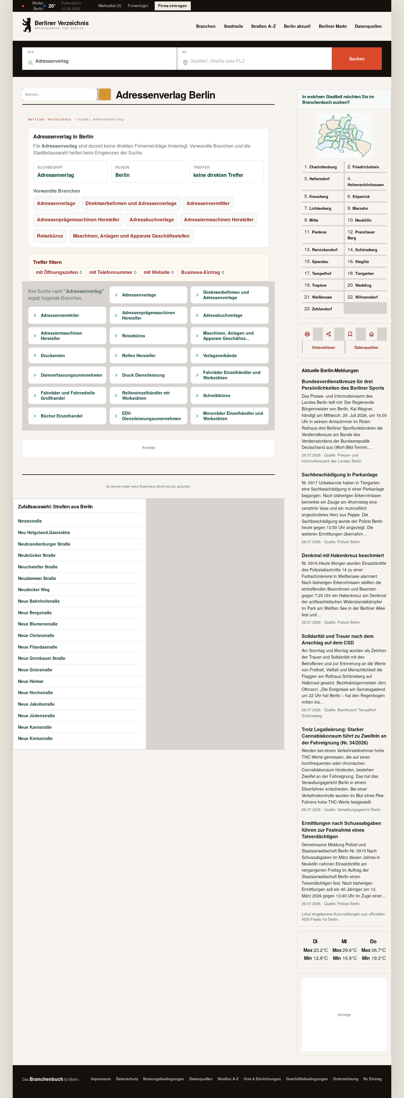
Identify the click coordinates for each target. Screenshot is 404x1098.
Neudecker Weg (34, 589)
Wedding (363, 285)
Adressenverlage (56, 203)
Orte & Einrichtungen (262, 1078)
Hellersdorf (319, 178)
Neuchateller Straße (38, 567)
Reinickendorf (324, 249)
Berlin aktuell (297, 26)
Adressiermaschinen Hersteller (218, 219)
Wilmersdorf (366, 297)
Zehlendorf (322, 309)
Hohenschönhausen (366, 184)
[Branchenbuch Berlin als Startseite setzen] (371, 334)
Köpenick (361, 196)
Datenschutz (127, 1078)
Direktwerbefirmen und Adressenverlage (131, 203)
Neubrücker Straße (37, 555)
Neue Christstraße (36, 635)
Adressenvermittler (208, 203)
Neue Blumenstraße (38, 624)
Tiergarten (364, 273)
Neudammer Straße (37, 578)
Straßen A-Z (228, 1078)
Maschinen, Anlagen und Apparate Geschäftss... (228, 335)
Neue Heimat (30, 681)
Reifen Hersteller (139, 355)
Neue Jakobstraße (36, 704)
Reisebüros (50, 235)
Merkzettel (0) (110, 5)
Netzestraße (30, 521)
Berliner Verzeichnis (50, 119)
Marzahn (360, 208)
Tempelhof (321, 273)
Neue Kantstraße (35, 727)
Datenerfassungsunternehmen (71, 375)
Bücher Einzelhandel (62, 416)
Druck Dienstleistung (143, 375)
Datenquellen (368, 26)
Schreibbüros (216, 395)
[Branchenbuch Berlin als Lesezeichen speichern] (350, 334)
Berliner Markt (333, 26)
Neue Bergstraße (35, 612)
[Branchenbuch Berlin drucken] (307, 334)
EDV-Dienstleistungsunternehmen (151, 416)
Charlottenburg (323, 167)
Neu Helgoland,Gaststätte (44, 532)
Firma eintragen (172, 5)
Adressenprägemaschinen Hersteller (78, 219)
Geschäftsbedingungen (307, 1078)
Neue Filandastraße (37, 647)
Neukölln (363, 220)
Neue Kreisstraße (35, 738)
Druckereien (53, 355)
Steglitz (362, 261)
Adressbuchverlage (152, 219)
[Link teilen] (328, 334)
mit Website (159, 272)
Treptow (319, 285)
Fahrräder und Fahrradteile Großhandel (68, 395)
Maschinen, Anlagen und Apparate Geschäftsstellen (131, 235)
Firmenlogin (138, 5)
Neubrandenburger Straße (44, 544)
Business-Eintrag (202, 272)
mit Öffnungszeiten (59, 272)
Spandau (320, 261)
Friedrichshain (366, 167)
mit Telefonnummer (113, 272)
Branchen (206, 26)
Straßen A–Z (263, 26)
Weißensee (322, 297)
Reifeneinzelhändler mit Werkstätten (146, 395)
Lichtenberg (320, 208)
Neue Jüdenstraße (36, 715)
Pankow (319, 232)
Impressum (101, 1078)
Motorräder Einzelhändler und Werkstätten (233, 416)
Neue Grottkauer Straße (41, 658)
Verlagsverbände (220, 355)
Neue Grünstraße (35, 670)
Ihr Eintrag (372, 1078)
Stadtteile (233, 26)
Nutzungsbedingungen (163, 1078)
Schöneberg (366, 249)
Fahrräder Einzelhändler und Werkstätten (232, 375)
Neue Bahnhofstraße (39, 601)
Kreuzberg (318, 196)
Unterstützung (345, 1078)
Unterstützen (323, 347)
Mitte (313, 220)
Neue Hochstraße (35, 692)
